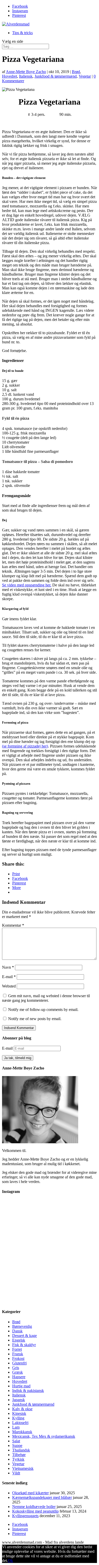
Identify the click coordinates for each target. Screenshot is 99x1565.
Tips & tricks (22, 33)
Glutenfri (19, 1363)
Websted (9, 986)
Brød (76, 71)
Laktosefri (20, 1422)
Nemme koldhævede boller (34, 1506)
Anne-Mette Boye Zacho (26, 71)
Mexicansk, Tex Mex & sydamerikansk (43, 1436)
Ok (10, 1560)
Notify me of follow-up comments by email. (43, 1009)
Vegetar (85, 76)
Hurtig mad (21, 1386)
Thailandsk (21, 1450)
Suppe (17, 1445)
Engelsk (18, 1340)
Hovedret (9, 76)
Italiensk (25, 76)
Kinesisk (19, 1413)
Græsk (17, 1372)
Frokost (18, 1358)
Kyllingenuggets (25, 1516)
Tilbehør (19, 1455)
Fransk (17, 1354)
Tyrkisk (18, 1459)
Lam (16, 1427)
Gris (15, 1367)
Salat (16, 1441)
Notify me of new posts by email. (34, 1019)
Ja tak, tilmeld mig (17, 1058)
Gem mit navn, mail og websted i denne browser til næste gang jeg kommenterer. (46, 998)
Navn (8, 967)
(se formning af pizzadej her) (25, 746)
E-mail (9, 977)
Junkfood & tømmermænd (56, 76)
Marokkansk (22, 1432)
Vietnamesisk (23, 1468)
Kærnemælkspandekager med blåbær (42, 1497)
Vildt (16, 1473)
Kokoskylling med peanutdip (35, 1511)
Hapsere (18, 1377)
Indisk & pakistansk (28, 1390)
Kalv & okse (22, 1409)
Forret (17, 1349)
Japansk (18, 1400)
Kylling (18, 1418)
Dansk (17, 1331)
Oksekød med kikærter (30, 1493)
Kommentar (13, 925)
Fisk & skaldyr (24, 1345)
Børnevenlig (22, 1326)
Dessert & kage (24, 1335)
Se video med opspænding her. (26, 585)
